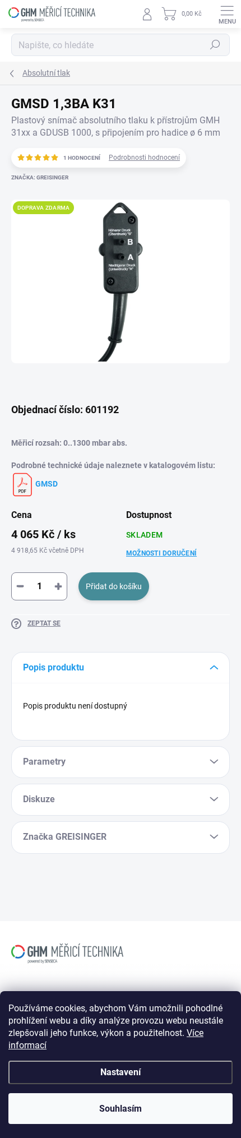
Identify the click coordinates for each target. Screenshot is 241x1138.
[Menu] (227, 14)
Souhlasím (120, 1108)
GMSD (46, 483)
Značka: (39, 177)
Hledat (215, 45)
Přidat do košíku (114, 586)
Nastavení (120, 1072)
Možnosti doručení (161, 553)
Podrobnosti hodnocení (144, 157)
